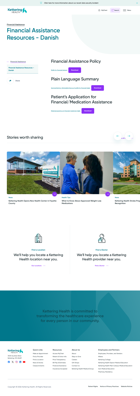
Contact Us (76, 366)
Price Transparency (59, 360)
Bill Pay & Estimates (59, 363)
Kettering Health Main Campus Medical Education (115, 366)
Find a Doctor (99, 266)
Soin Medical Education (106, 369)
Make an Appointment (40, 353)
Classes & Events (38, 366)
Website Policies (126, 386)
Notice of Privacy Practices (109, 386)
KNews (100, 356)
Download (74, 70)
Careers (74, 360)
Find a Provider (38, 356)
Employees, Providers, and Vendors (110, 353)
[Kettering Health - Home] (17, 10)
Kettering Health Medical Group (83, 369)
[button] (117, 136)
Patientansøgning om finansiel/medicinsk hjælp (65, 111)
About (74, 353)
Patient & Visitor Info (60, 356)
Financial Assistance (16, 24)
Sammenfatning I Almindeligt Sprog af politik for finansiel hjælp (70, 88)
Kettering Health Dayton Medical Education (113, 363)
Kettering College (104, 360)
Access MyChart (58, 353)
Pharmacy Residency (105, 372)
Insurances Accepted (60, 369)
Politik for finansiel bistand (59, 70)
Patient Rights (93, 386)
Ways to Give (76, 356)
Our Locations (36, 266)
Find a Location (38, 360)
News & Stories (38, 363)
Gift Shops (75, 363)
